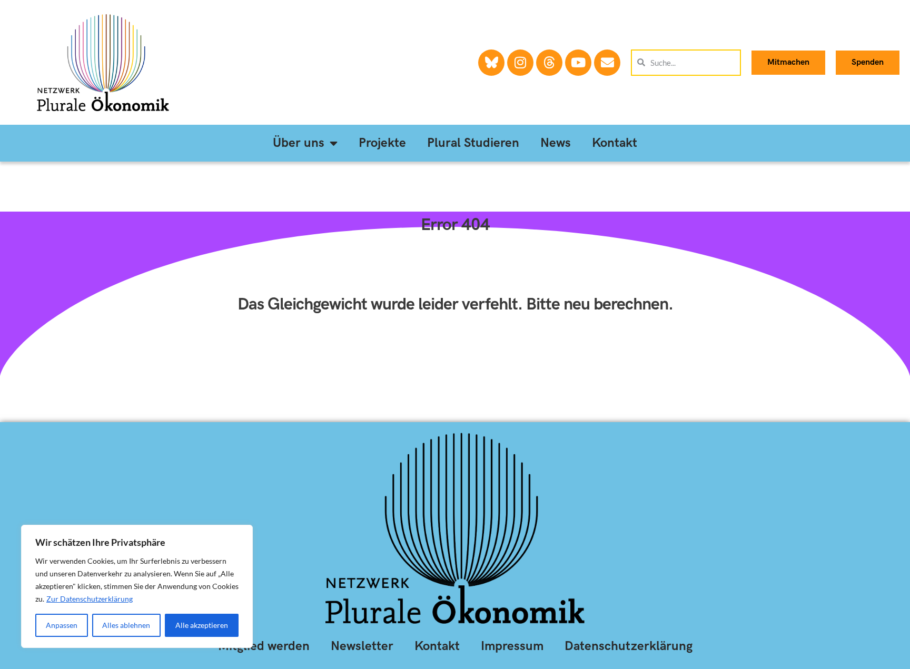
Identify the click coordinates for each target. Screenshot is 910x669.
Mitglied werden (264, 646)
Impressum (512, 646)
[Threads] (549, 62)
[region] (137, 586)
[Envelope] (607, 62)
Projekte (382, 143)
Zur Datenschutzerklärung (89, 598)
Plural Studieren (473, 143)
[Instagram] (520, 62)
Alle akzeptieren (201, 625)
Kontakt (614, 143)
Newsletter (362, 646)
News (555, 143)
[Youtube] (578, 62)
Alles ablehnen (126, 625)
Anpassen (61, 625)
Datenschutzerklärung (629, 646)
